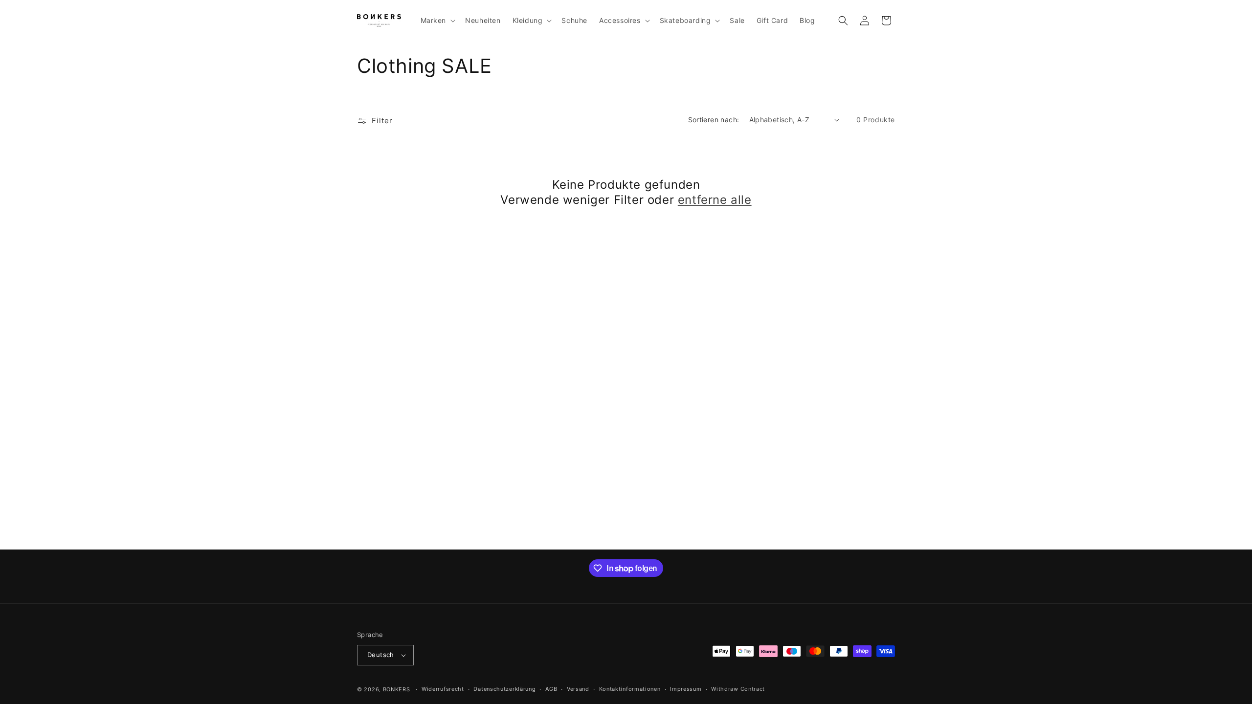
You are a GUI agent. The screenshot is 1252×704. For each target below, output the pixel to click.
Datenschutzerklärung (504, 688)
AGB (551, 688)
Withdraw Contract (738, 688)
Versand (578, 688)
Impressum (685, 688)
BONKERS (396, 689)
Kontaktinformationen (630, 688)
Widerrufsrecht (443, 688)
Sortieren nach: (713, 119)
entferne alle (715, 200)
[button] (437, 20)
